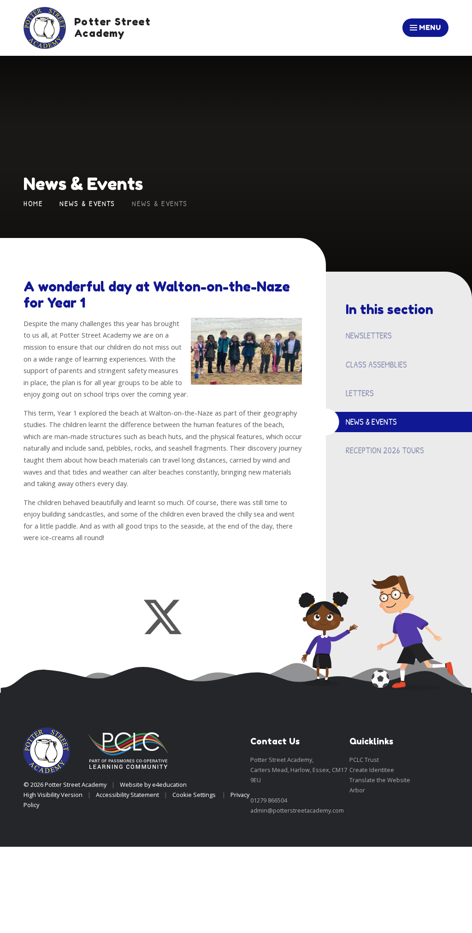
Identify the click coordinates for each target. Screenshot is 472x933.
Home (33, 203)
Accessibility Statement (127, 794)
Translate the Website (379, 780)
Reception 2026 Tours (385, 450)
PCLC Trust (364, 759)
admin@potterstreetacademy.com (297, 810)
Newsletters (369, 335)
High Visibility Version (53, 794)
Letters (360, 393)
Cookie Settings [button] (194, 794)
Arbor (357, 790)
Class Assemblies (376, 364)
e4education (169, 784)
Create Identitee (371, 770)
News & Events (87, 203)
